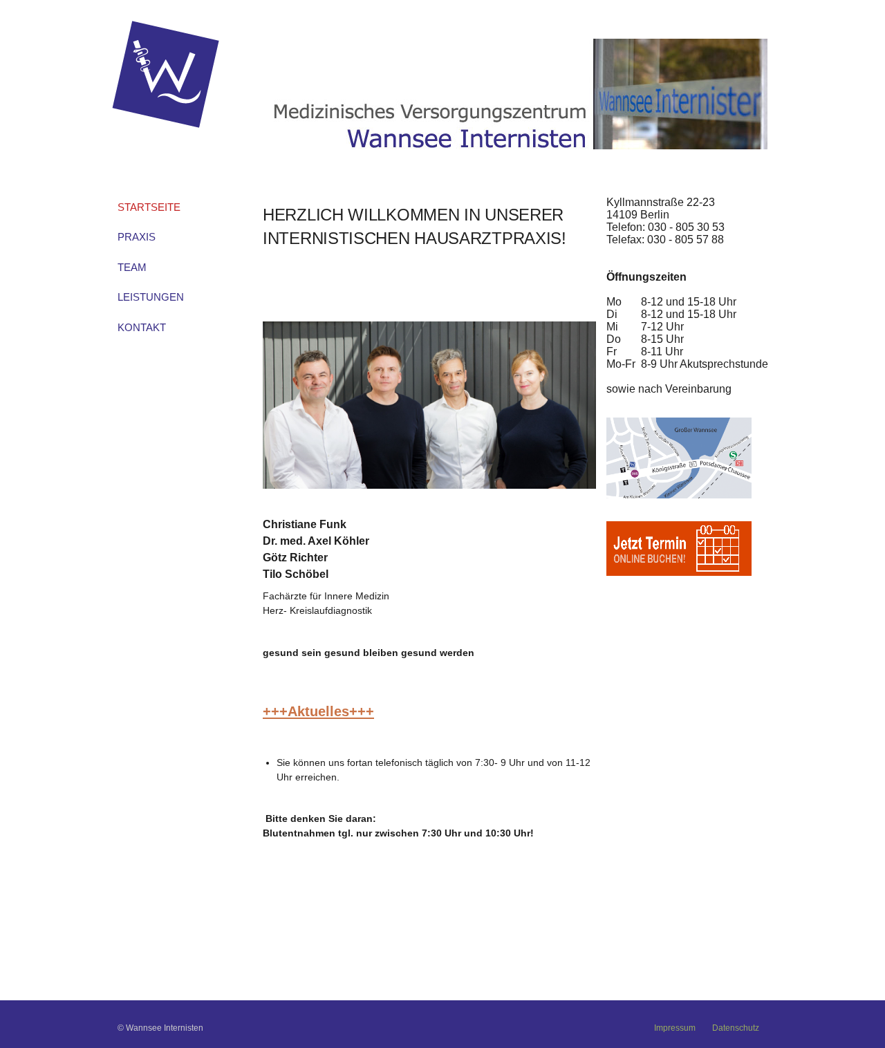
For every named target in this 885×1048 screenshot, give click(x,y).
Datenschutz (735, 1028)
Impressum (675, 1028)
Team (132, 267)
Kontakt (142, 327)
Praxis (137, 237)
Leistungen (151, 297)
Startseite (149, 207)
